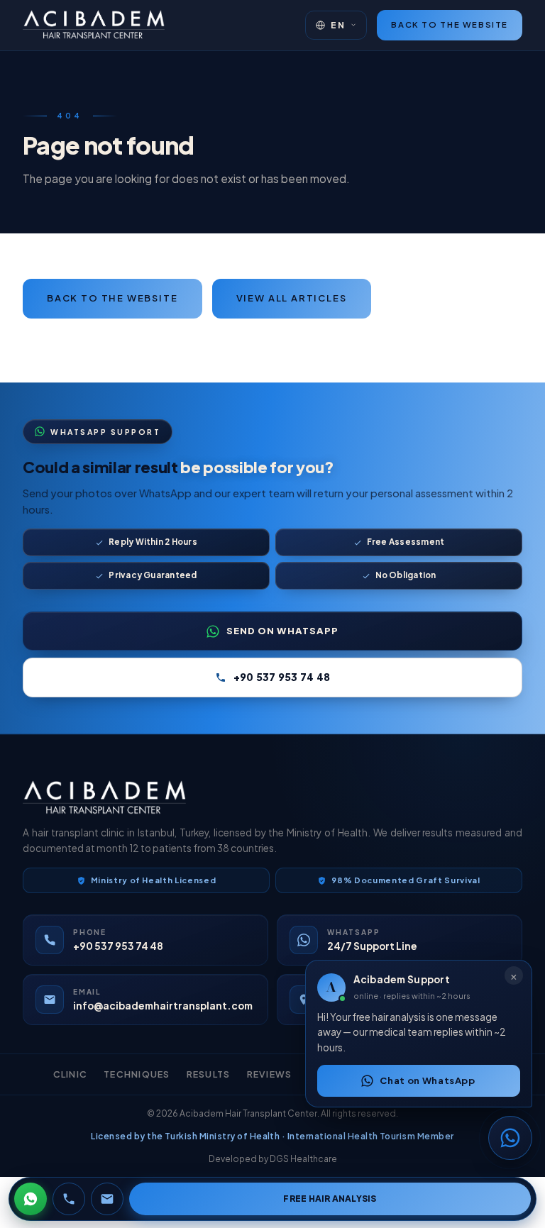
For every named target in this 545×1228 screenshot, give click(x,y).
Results (209, 1074)
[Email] (107, 1199)
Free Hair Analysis (329, 1198)
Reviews (269, 1074)
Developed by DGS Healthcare (273, 1159)
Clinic (70, 1074)
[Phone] (69, 1199)
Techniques (137, 1074)
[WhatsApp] (30, 1199)
